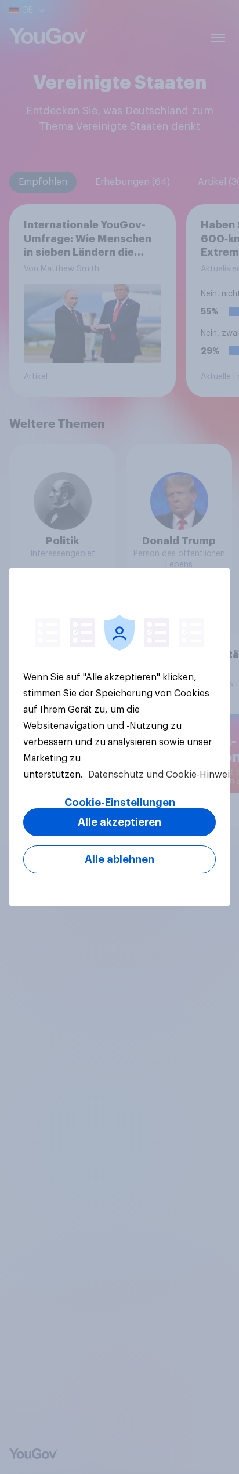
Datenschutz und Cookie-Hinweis (160, 774)
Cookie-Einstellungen (119, 802)
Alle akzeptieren (119, 822)
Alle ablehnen (119, 859)
